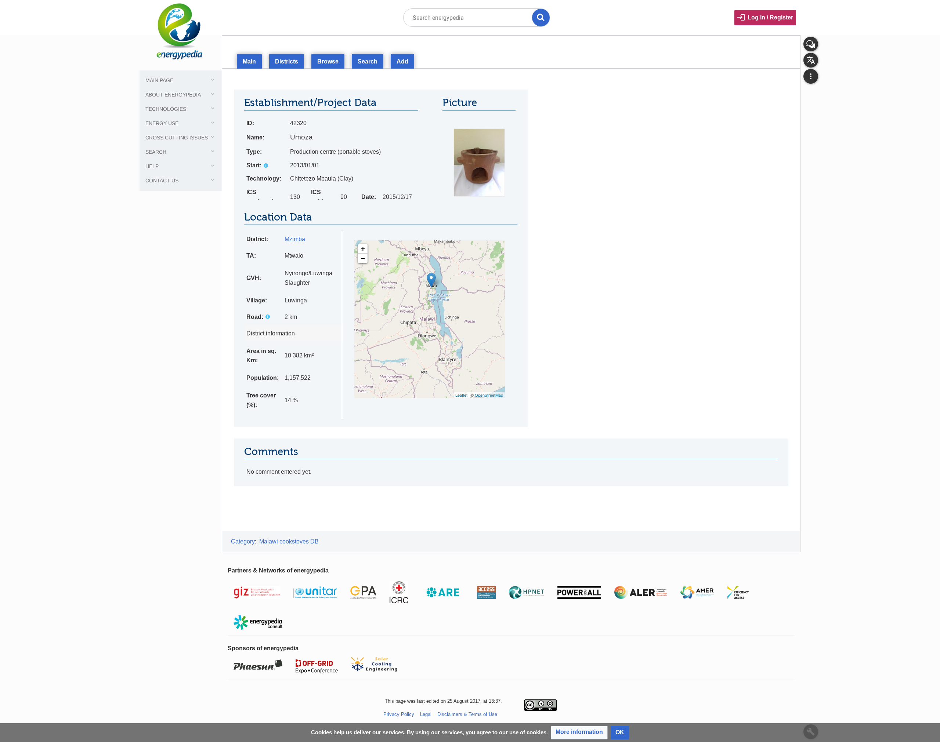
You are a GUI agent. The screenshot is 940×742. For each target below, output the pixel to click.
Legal (425, 714)
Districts (286, 61)
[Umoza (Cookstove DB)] (431, 280)
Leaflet (461, 395)
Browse (328, 61)
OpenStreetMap (489, 395)
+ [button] (363, 248)
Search (367, 61)
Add (402, 61)
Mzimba (295, 239)
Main (249, 61)
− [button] (363, 258)
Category (243, 541)
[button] (579, 732)
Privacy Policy (398, 714)
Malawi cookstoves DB (289, 541)
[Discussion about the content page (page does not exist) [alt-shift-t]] (810, 44)
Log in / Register (770, 17)
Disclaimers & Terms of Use (467, 714)
